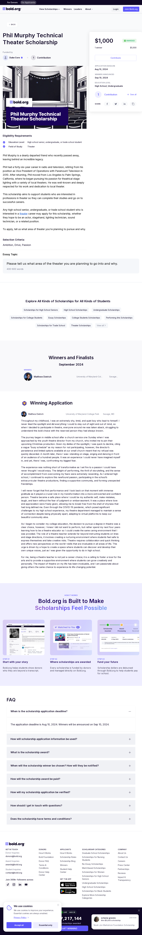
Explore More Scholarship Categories (94, 896)
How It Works (45, 853)
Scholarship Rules (68, 857)
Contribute (116, 58)
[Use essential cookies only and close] (58, 905)
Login (116, 9)
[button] (71, 711)
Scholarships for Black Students (96, 891)
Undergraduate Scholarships (106, 310)
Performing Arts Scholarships (119, 318)
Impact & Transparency (124, 878)
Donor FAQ (44, 861)
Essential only (45, 925)
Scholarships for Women (93, 872)
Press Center (124, 865)
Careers (121, 861)
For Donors (12, 2)
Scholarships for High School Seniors (41, 310)
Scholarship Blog (67, 861)
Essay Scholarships (57, 318)
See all (133, 94)
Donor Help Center (44, 873)
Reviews (122, 873)
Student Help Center (66, 870)
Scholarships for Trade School (51, 325)
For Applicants (28, 2)
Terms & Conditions (44, 866)
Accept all (19, 925)
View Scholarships (48, 9)
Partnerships (123, 869)
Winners (68, 9)
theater (24, 213)
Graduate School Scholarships (96, 853)
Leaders (78, 9)
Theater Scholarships (81, 325)
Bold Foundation (46, 857)
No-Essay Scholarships (92, 864)
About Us (122, 853)
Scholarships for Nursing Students (93, 858)
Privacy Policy (20, 917)
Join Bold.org (131, 9)
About (88, 9)
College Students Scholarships (86, 318)
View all (100, 325)
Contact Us (123, 857)
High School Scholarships (75, 310)
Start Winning (68, 928)
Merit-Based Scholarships (94, 868)
